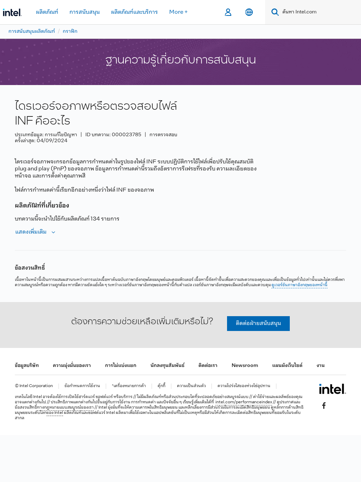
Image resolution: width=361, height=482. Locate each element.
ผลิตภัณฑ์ (47, 12)
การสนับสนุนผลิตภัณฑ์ (31, 31)
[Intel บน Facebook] (324, 405)
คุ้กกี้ (161, 386)
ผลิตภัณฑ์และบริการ (134, 12)
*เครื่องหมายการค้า (129, 386)
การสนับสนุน (84, 12)
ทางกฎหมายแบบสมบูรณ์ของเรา (65, 407)
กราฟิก (70, 31)
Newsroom (245, 365)
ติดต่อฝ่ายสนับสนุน (258, 323)
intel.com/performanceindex (243, 402)
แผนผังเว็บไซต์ (287, 365)
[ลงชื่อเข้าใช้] (228, 12)
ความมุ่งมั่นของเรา (72, 365)
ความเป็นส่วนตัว (191, 386)
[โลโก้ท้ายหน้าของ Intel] (332, 389)
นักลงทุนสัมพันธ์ (167, 365)
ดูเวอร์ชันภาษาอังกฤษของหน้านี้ (299, 285)
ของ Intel (55, 413)
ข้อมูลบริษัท (27, 365)
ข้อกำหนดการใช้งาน (82, 386)
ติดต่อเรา (208, 365)
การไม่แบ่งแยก (120, 365)
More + (178, 12)
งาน (321, 365)
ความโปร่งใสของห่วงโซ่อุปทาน (244, 386)
